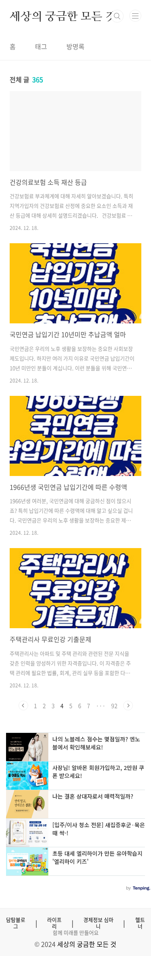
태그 (41, 46)
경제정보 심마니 (98, 923)
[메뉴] (135, 16)
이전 (23, 705)
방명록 (75, 46)
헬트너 (140, 923)
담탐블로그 (15, 923)
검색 (117, 16)
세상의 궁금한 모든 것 (63, 16)
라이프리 (54, 923)
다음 (128, 705)
